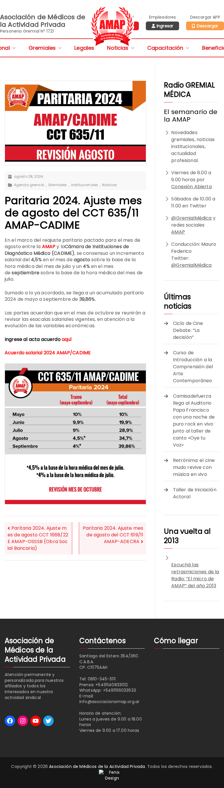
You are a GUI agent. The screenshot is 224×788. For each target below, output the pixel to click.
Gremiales (42, 47)
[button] (13, 47)
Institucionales (84, 185)
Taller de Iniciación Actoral (194, 493)
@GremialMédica (191, 218)
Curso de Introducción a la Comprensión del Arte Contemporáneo (193, 366)
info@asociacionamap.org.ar (109, 702)
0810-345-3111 (102, 679)
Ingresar (165, 26)
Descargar (207, 26)
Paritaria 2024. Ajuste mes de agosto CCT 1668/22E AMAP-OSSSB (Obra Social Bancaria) (38, 538)
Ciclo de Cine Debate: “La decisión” (188, 330)
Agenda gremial (29, 185)
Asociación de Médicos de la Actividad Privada (97, 766)
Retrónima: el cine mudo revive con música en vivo (194, 467)
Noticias (117, 47)
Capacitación (165, 47)
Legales (84, 47)
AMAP (178, 232)
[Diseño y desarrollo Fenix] (112, 775)
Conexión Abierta (191, 186)
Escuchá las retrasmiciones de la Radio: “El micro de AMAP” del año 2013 (195, 575)
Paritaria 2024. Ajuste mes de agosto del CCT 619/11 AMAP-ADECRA (113, 535)
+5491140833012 (111, 685)
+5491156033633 (119, 690)
